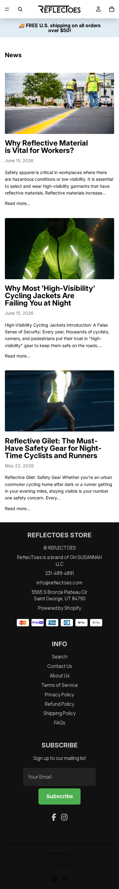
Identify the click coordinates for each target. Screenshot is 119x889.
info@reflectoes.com (59, 583)
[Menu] (7, 9)
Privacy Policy (59, 694)
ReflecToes (66, 853)
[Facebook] (54, 817)
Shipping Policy (59, 713)
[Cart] (111, 9)
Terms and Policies (59, 866)
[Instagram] (64, 817)
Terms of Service (59, 685)
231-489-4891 (59, 573)
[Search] (20, 9)
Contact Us (59, 666)
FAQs (59, 723)
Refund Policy (59, 704)
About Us (60, 675)
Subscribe (59, 796)
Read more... (17, 203)
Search (59, 657)
